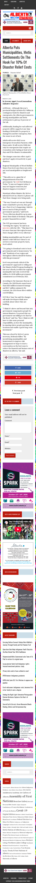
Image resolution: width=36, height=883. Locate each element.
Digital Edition (9, 814)
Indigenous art (18, 822)
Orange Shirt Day (24, 845)
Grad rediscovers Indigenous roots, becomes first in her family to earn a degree (18, 688)
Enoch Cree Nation (11, 819)
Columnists (15, 41)
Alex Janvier (27, 790)
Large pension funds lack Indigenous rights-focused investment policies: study (16, 665)
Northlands (30, 843)
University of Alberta (10, 859)
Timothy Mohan (17, 848)
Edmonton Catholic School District (24, 814)
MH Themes (27, 881)
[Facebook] (18, 8)
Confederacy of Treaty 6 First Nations (13, 807)
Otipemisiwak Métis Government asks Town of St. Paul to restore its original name (18, 657)
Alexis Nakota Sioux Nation (15, 790)
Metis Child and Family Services (25, 827)
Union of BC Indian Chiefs (21, 856)
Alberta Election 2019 (16, 787)
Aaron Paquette (6, 787)
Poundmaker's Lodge (8, 848)
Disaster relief (15, 73)
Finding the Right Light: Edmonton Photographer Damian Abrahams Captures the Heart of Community (18, 697)
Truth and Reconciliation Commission (18, 853)
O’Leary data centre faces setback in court (16, 671)
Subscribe (13, 1)
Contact (6, 5)
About (6, 1)
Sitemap (30, 878)
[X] (14, 8)
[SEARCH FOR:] (18, 32)
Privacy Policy (22, 878)
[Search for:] (18, 772)
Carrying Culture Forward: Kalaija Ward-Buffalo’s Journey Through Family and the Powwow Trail (17, 643)
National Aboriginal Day (13, 832)
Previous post (19, 391)
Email (7, 442)
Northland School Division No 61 (11, 845)
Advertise (22, 1)
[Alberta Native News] (18, 16)
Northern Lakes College (17, 843)
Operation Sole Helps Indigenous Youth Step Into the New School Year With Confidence (17, 650)
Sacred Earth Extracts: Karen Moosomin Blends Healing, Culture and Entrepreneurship (17, 705)
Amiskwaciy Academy (11, 793)
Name (7, 436)
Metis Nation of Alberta (12, 830)
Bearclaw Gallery (21, 801)
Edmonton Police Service (10, 817)
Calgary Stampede (21, 804)
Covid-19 (21, 810)
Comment (8, 420)
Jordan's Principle (11, 827)
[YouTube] (21, 8)
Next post (16, 393)
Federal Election (23, 819)
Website (7, 448)
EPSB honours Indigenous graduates (14, 675)
